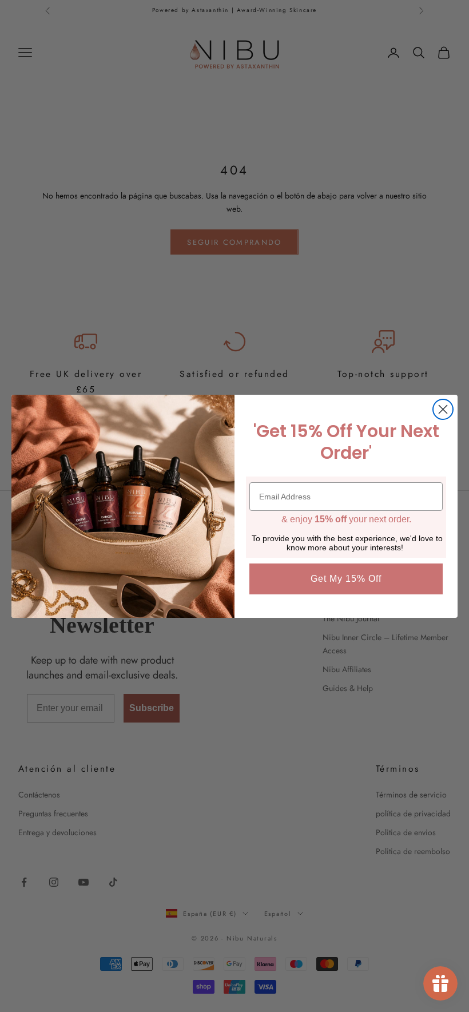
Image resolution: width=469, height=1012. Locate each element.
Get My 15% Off (346, 579)
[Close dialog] (443, 409)
